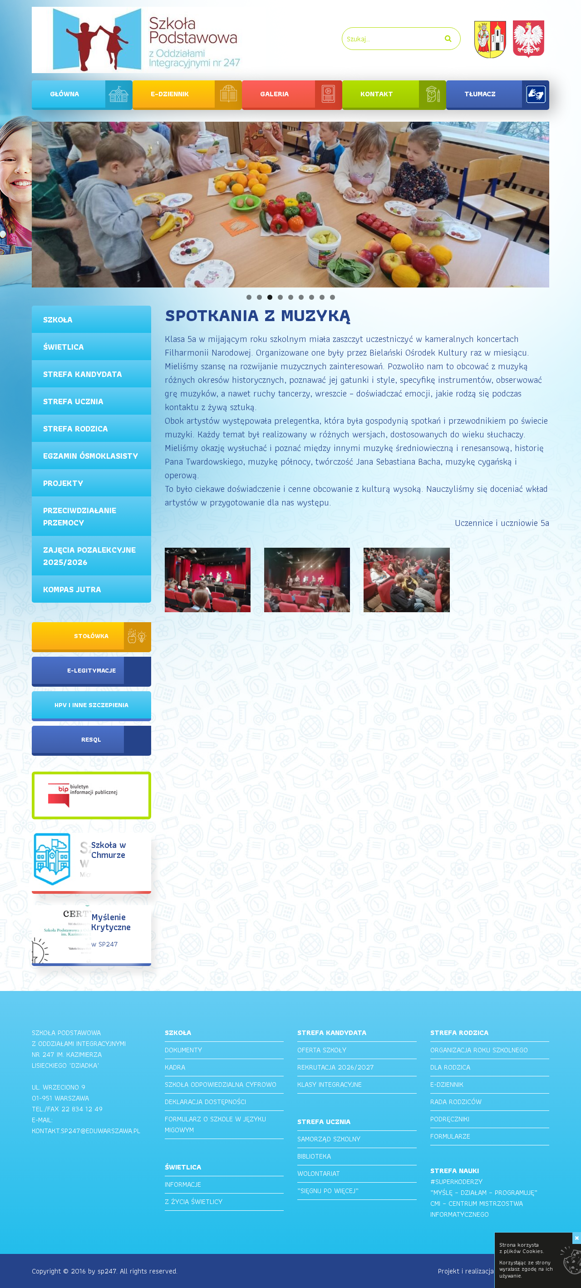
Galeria (274, 93)
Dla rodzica (450, 1067)
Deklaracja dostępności (205, 1101)
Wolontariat (318, 1173)
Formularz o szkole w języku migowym (215, 1124)
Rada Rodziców (456, 1101)
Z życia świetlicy (193, 1201)
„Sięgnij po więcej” (328, 1190)
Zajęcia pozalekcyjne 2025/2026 (89, 556)
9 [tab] (332, 297)
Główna (64, 93)
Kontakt (376, 93)
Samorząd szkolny (328, 1138)
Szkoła (58, 319)
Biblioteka (314, 1156)
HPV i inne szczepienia (91, 705)
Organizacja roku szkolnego (479, 1049)
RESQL (91, 739)
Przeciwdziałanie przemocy (79, 516)
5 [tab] (290, 297)
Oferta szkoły (321, 1049)
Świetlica (63, 346)
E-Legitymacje (91, 670)
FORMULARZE (450, 1136)
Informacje (183, 1184)
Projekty (63, 483)
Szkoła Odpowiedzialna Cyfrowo (220, 1084)
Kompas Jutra (72, 589)
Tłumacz (480, 93)
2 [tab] (259, 297)
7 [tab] (311, 297)
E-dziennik (170, 93)
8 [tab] (322, 297)
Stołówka (91, 636)
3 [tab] (269, 297)
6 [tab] (301, 297)
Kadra (175, 1067)
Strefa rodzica (75, 428)
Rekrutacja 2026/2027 (335, 1067)
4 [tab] (280, 297)
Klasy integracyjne (329, 1084)
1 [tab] (248, 297)
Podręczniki (449, 1119)
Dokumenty (183, 1049)
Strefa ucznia (73, 401)
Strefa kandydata (82, 374)
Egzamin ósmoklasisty (90, 455)
